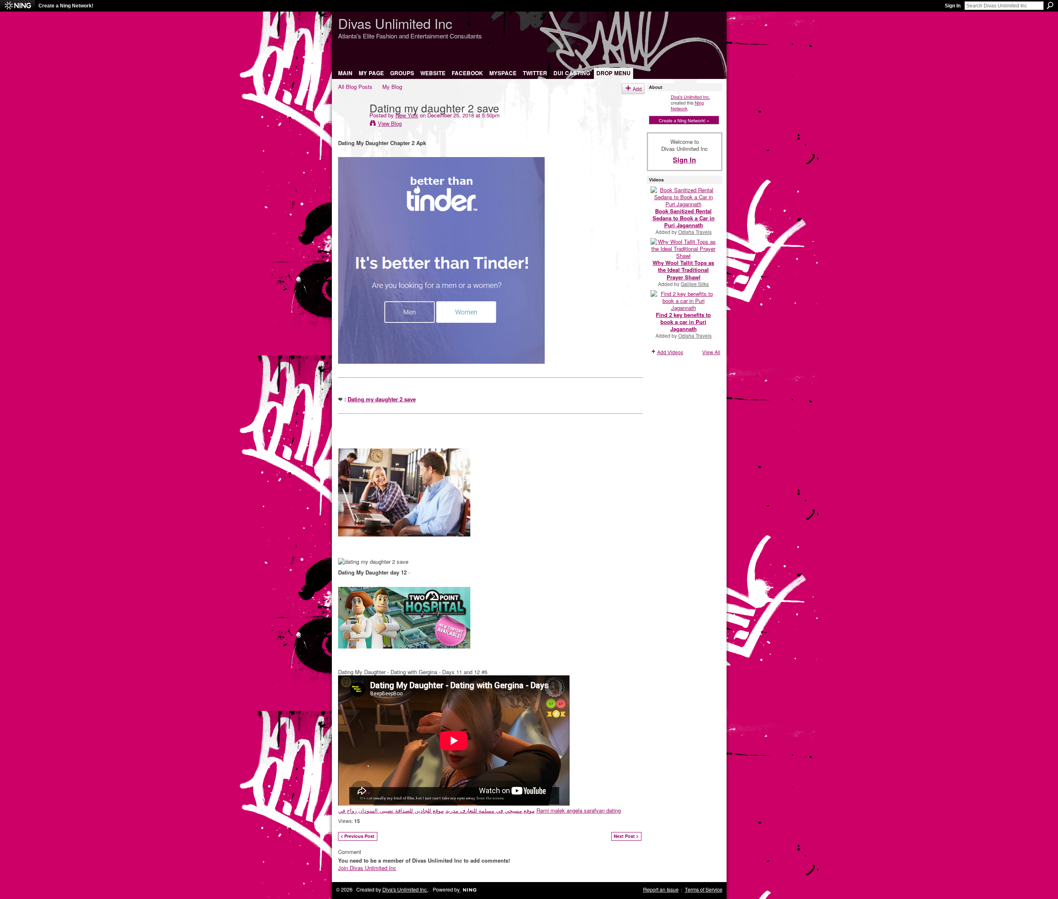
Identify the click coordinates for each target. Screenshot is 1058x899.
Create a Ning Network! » (684, 120)
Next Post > (626, 836)
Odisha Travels (695, 231)
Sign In (952, 6)
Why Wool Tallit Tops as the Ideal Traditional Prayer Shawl (683, 270)
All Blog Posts (355, 87)
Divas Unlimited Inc (395, 23)
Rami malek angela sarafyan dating (578, 810)
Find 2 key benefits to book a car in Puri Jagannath (683, 322)
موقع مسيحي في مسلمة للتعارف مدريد (490, 810)
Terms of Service (703, 889)
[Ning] (17, 6)
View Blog (390, 123)
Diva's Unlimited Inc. (690, 96)
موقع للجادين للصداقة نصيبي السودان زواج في (391, 810)
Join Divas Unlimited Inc (367, 868)
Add (637, 88)
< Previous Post (357, 836)
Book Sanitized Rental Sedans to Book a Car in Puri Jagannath (684, 218)
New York (407, 115)
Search (1050, 5)
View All (711, 351)
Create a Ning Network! (65, 6)
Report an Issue (661, 889)
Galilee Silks (695, 283)
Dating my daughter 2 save (382, 399)
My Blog (392, 87)
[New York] (351, 124)
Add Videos (670, 351)
